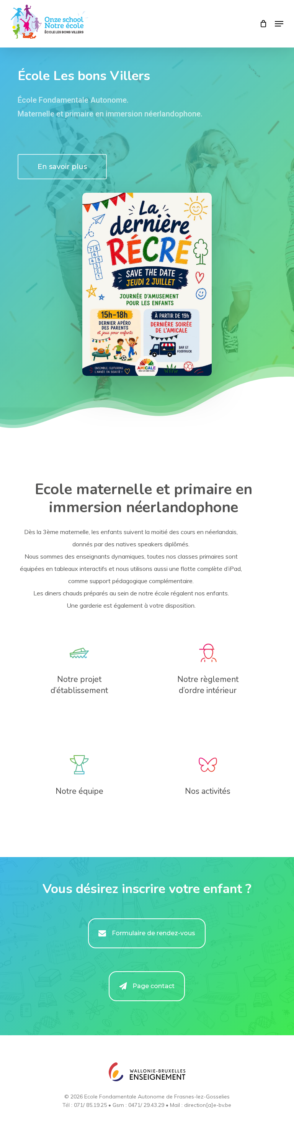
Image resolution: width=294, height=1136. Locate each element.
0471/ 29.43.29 (146, 1105)
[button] (279, 24)
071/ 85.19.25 (90, 1105)
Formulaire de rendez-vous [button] (153, 933)
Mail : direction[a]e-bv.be (200, 1105)
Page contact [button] (153, 986)
